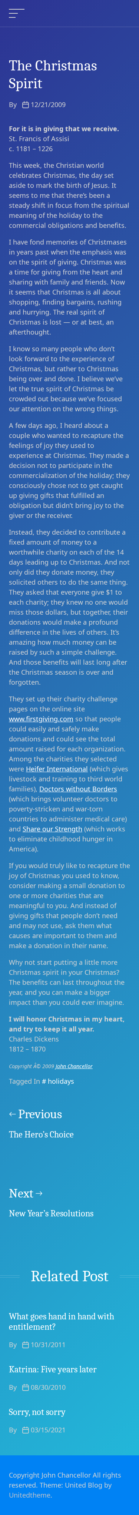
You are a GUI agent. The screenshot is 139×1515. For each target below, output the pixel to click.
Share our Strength (52, 828)
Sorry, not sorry (37, 1412)
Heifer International (57, 768)
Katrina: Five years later (53, 1369)
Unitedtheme (29, 1495)
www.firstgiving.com (41, 718)
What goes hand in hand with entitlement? (61, 1321)
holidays (61, 1081)
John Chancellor (74, 1066)
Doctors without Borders (78, 788)
